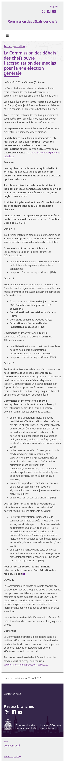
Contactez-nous (12, 693)
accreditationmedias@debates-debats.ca (26, 664)
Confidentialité (12, 745)
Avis (6, 741)
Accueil (8, 46)
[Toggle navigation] (7, 35)
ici (23, 573)
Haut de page (11, 756)
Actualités (19, 46)
